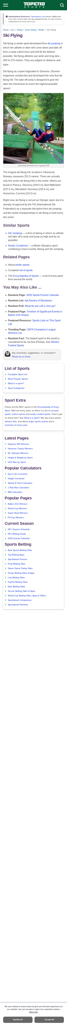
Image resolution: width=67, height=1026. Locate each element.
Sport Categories (16, 388)
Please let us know (21, 356)
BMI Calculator (15, 492)
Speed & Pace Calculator (20, 483)
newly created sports (40, 414)
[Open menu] (5, 5)
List (12, 30)
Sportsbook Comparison (20, 600)
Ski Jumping (15, 233)
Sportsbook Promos (17, 559)
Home (5, 30)
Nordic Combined (18, 245)
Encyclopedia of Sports (26, 276)
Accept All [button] (49, 1019)
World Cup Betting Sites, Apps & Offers (27, 595)
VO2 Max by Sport (17, 462)
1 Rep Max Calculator (18, 487)
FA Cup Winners (16, 517)
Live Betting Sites (16, 577)
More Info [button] (33, 1012)
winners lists (11, 421)
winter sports (22, 264)
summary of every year (16, 425)
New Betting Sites (16, 586)
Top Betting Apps (16, 555)
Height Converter (16, 478)
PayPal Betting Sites (18, 582)
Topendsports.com (37, 16)
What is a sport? (16, 383)
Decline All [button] (18, 1019)
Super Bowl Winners (18, 513)
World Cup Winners (17, 508)
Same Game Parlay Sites (20, 568)
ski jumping (54, 43)
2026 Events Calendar (19, 538)
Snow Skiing (30, 30)
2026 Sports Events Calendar (42, 295)
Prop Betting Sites (16, 564)
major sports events (38, 421)
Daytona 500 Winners (18, 444)
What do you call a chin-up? (40, 306)
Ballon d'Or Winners (17, 504)
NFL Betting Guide (17, 534)
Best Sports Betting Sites (20, 550)
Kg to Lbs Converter (18, 474)
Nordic (41, 30)
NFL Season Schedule (19, 529)
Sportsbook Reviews (18, 605)
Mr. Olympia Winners (18, 453)
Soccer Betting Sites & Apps (21, 591)
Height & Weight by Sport (20, 457)
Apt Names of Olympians (38, 300)
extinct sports (18, 414)
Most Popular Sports (18, 379)
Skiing (19, 30)
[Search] (62, 5)
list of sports (26, 270)
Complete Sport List (17, 374)
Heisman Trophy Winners (20, 448)
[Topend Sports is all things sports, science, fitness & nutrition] (34, 5)
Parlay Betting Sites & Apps (21, 573)
